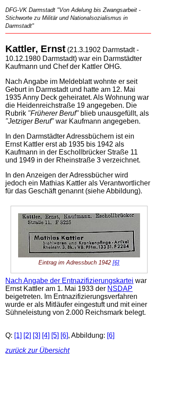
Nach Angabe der (33, 280)
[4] (45, 335)
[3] (36, 335)
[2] (27, 335)
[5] (55, 335)
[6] (116, 262)
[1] (18, 335)
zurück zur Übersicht (37, 350)
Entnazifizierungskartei (97, 280)
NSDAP (120, 288)
